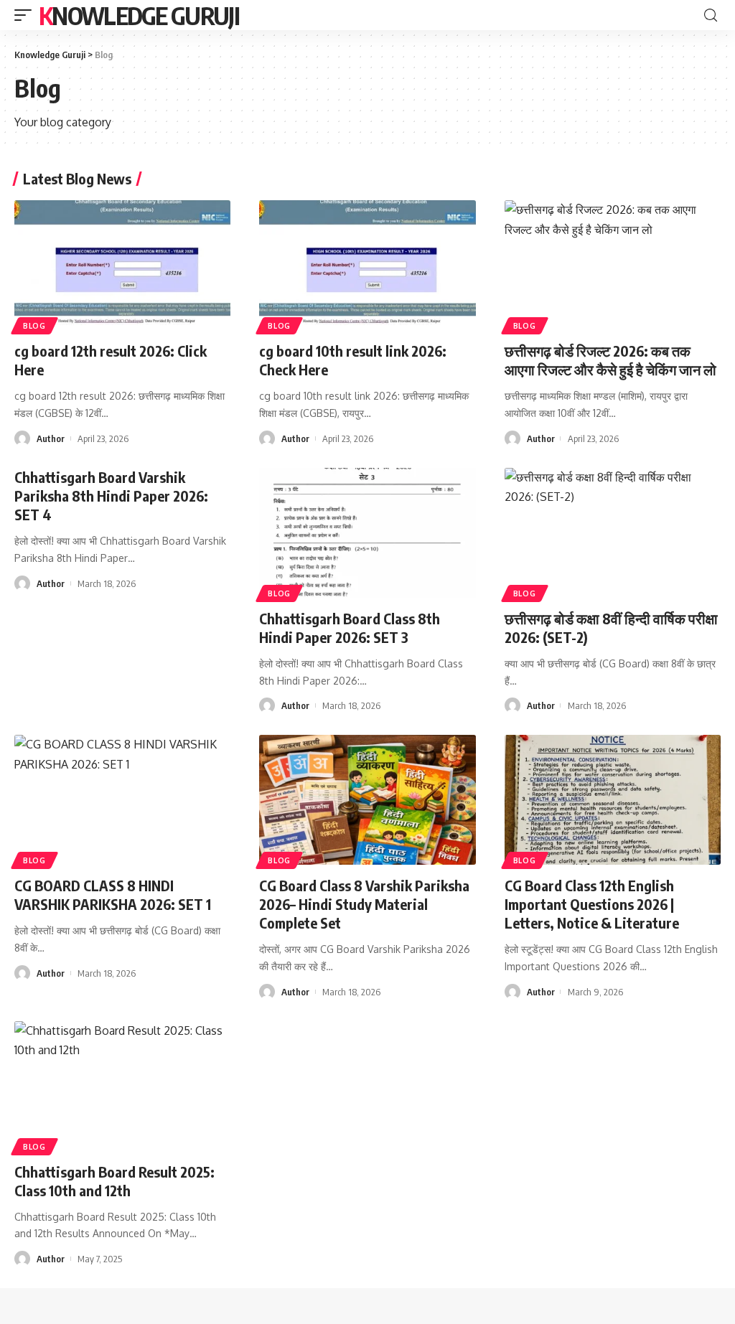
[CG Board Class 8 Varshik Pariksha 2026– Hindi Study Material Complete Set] (367, 800)
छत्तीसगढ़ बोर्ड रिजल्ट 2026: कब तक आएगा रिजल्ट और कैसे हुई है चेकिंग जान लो (610, 360)
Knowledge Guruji (139, 15)
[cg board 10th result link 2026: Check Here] (367, 265)
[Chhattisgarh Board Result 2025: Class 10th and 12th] (122, 1086)
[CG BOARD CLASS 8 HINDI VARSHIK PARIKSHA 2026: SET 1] (122, 800)
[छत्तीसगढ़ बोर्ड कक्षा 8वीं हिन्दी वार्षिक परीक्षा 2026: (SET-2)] (613, 533)
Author (51, 438)
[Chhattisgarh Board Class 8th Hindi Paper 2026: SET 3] (367, 533)
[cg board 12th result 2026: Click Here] (122, 265)
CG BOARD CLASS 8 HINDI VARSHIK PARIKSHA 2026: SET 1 (112, 894)
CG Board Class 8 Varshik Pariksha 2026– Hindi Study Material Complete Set (364, 903)
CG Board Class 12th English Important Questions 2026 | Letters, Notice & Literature (592, 903)
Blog (34, 325)
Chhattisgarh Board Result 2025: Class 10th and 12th (114, 1181)
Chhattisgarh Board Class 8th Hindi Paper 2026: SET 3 (349, 627)
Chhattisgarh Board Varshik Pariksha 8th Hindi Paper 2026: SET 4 (111, 495)
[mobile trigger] (26, 15)
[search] (711, 15)
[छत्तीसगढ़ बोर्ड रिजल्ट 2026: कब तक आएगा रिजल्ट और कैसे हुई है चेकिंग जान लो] (613, 265)
